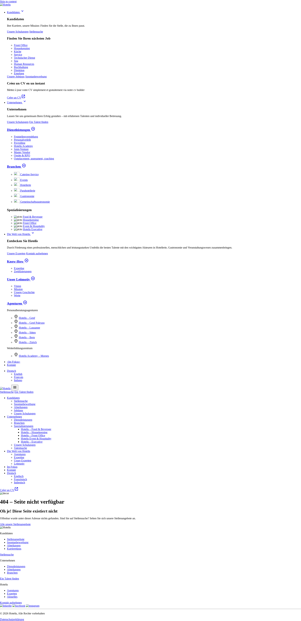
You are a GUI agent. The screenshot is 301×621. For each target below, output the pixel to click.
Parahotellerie (27, 190)
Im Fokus (12, 466)
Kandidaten (16, 12)
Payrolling (19, 142)
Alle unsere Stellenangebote (15, 524)
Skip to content (8, 1)
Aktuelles (12, 596)
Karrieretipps (14, 548)
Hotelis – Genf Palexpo (32, 322)
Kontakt (11, 364)
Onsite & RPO (22, 155)
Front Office (21, 45)
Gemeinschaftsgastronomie (35, 201)
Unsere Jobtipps (16, 76)
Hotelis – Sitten (27, 332)
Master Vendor (22, 152)
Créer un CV (16, 97)
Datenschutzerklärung (12, 619)
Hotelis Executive (32, 229)
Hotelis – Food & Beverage (36, 429)
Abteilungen (21, 407)
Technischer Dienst (24, 57)
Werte (17, 295)
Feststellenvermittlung (26, 136)
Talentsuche (20, 448)
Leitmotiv (19, 463)
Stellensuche (36, 31)
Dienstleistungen (21, 130)
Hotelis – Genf (27, 317)
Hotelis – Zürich (28, 342)
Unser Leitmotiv (21, 279)
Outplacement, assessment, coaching (34, 158)
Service (18, 54)
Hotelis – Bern (27, 337)
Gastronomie (27, 196)
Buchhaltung (21, 67)
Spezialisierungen (23, 426)
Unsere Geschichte (24, 292)
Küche (17, 51)
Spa (16, 60)
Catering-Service (29, 174)
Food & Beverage (33, 216)
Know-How (18, 261)
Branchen (16, 166)
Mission (18, 289)
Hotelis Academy (23, 146)
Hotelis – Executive (32, 441)
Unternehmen (17, 102)
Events (24, 179)
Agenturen (17, 303)
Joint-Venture (21, 149)
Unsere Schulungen (18, 31)
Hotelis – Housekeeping (34, 432)
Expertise (19, 268)
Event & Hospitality (34, 226)
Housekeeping (22, 48)
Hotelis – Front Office (33, 435)
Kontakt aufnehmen (37, 253)
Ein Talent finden (38, 122)
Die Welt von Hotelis (21, 234)
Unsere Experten (16, 253)
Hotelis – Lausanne (29, 327)
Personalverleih (22, 139)
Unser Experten (22, 460)
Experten (12, 593)
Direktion (19, 70)
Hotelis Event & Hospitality (36, 438)
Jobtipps (18, 410)
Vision (17, 286)
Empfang (19, 73)
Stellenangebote (15, 539)
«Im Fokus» (13, 361)
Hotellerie (25, 185)
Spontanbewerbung (36, 76)
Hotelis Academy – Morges (34, 355)
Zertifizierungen (23, 271)
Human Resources (24, 64)
